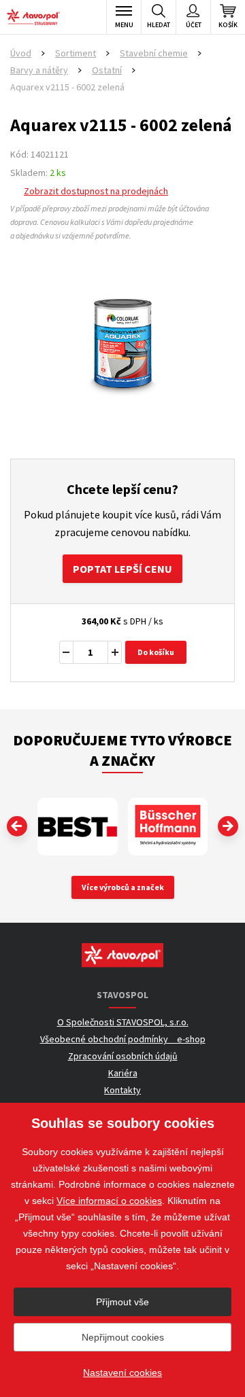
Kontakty (122, 1090)
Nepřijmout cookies (123, 1337)
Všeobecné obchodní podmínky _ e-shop (123, 1039)
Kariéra (122, 1073)
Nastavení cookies (122, 1372)
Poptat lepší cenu (122, 569)
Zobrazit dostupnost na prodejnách (96, 191)
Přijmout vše (122, 1301)
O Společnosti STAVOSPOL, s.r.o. (123, 1022)
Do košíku (155, 652)
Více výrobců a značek (123, 887)
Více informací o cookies (109, 1200)
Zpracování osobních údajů (123, 1056)
